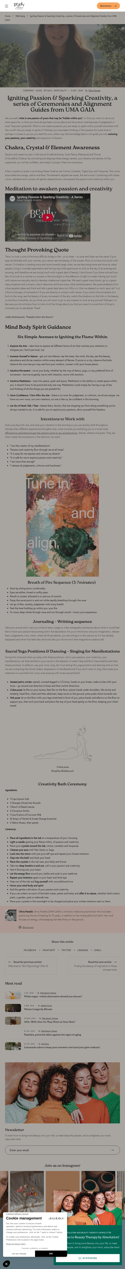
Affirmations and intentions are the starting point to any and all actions (41, 432)
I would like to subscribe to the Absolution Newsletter (33, 1157)
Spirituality (60, 90)
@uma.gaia (28, 927)
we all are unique (106, 395)
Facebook (30, 950)
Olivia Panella (94, 90)
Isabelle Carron (46, 1006)
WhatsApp (49, 950)
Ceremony (28, 90)
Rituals (48, 90)
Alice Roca (45, 1044)
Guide (39, 90)
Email (98, 950)
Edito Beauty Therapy (48, 993)
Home (8, 15)
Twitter (66, 950)
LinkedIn (82, 950)
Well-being (20, 15)
